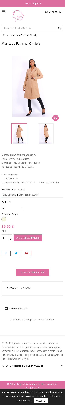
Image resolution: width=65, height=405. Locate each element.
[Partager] (6, 253)
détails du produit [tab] (32, 272)
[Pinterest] (26, 253)
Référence (12, 288)
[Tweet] (16, 253)
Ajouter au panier (28, 237)
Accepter (41, 400)
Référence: (7, 189)
